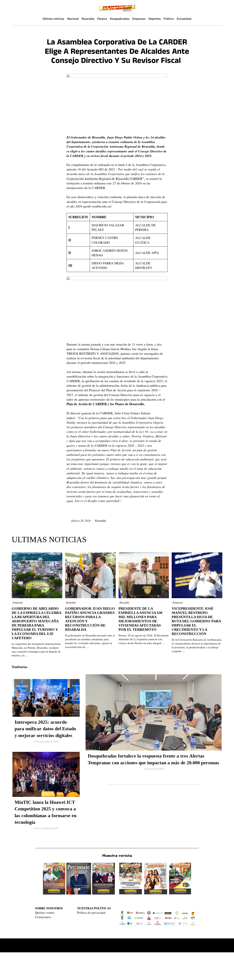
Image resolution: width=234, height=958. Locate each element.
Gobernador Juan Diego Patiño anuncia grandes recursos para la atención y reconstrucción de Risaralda (90, 618)
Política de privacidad (91, 912)
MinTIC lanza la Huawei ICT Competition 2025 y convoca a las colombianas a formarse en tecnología (45, 812)
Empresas (18, 602)
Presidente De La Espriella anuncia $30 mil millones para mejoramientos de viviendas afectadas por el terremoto (140, 618)
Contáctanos (43, 917)
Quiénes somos (45, 912)
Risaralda (100, 520)
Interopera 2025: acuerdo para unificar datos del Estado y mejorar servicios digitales (45, 728)
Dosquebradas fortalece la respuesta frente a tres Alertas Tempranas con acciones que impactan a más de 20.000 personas (153, 759)
